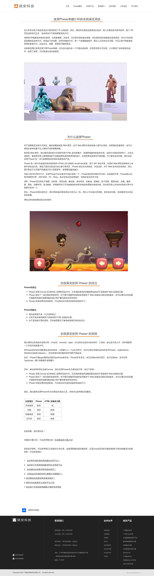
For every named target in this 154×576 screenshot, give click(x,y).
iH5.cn (106, 541)
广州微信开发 (127, 530)
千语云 (106, 556)
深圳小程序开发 (128, 564)
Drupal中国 (107, 549)
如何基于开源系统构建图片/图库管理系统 (43, 486)
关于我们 (134, 6)
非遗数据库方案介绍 (63, 439)
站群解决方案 (127, 545)
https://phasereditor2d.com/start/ (37, 199)
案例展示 (101, 6)
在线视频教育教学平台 (130, 538)
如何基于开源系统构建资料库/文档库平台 (44, 464)
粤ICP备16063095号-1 (134, 573)
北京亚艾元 (107, 545)
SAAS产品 (90, 6)
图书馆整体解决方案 (129, 541)
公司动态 (123, 6)
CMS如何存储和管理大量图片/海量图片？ (45, 473)
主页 (67, 6)
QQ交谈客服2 (19, 558)
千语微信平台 (127, 556)
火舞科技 (107, 534)
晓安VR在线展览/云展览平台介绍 (40, 482)
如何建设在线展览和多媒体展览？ (41, 469)
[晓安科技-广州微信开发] (28, 6)
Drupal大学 (107, 552)
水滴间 (106, 538)
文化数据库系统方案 (129, 549)
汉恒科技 (107, 530)
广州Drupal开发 (128, 534)
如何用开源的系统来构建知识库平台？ (43, 460)
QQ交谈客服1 (19, 555)
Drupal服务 (78, 6)
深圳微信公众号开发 (129, 560)
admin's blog (33, 509)
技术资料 (112, 6)
